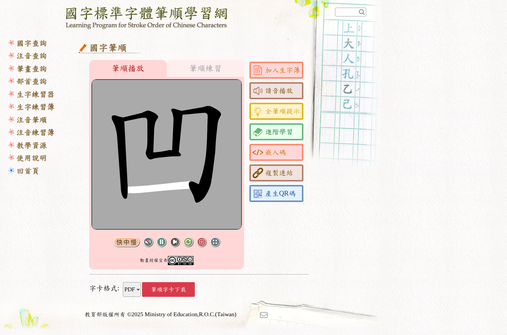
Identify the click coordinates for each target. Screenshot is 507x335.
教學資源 (31, 145)
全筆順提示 (282, 111)
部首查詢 (31, 81)
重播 (188, 242)
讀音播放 (279, 90)
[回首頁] (147, 16)
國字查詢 (31, 43)
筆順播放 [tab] (127, 68)
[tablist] (166, 68)
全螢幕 (215, 242)
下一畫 (175, 242)
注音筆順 (31, 120)
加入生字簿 (282, 70)
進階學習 (279, 131)
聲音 (148, 242)
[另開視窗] (264, 314)
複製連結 (279, 172)
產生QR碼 (280, 193)
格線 (201, 242)
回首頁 (27, 171)
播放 (161, 242)
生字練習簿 (35, 107)
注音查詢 (31, 56)
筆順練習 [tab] (205, 68)
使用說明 (31, 158)
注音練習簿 (35, 132)
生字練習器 (35, 94)
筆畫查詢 (31, 69)
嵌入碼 (275, 152)
